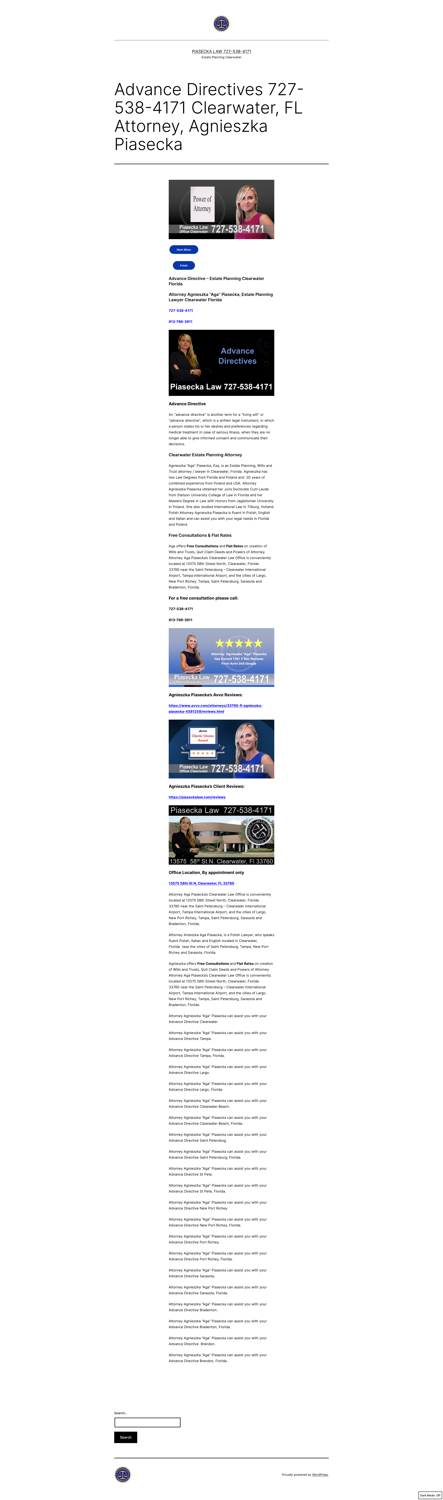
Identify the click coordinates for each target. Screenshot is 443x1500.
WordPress (320, 1474)
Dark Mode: (427, 1495)
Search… (120, 1413)
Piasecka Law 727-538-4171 (221, 51)
